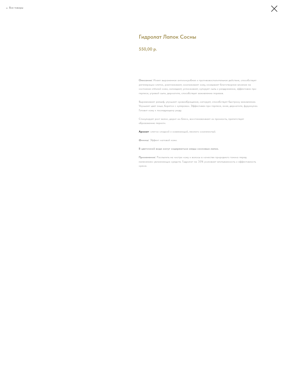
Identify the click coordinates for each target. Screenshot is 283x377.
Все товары (16, 7)
